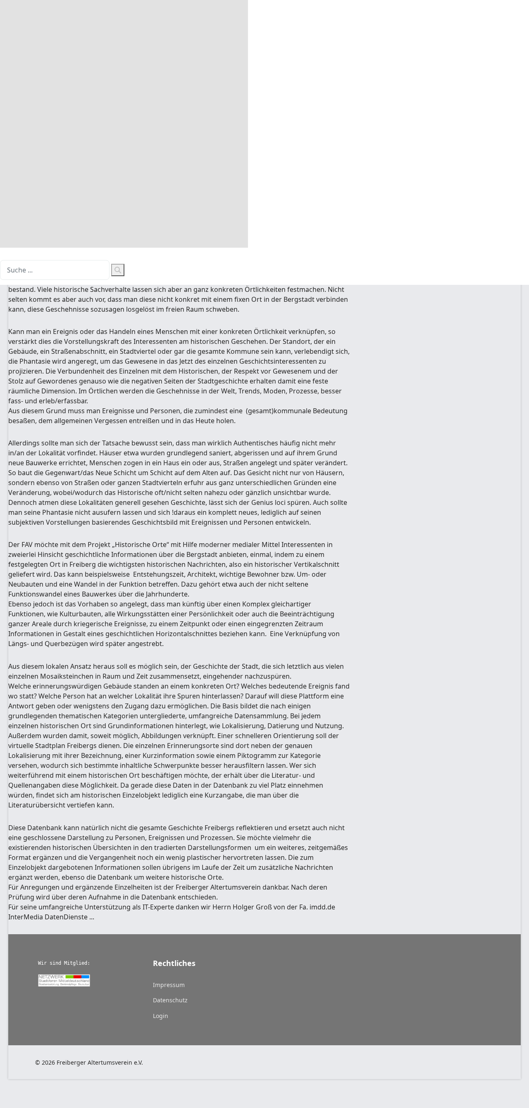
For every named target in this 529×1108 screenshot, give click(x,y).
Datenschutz (170, 1000)
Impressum (169, 985)
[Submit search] (117, 270)
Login (160, 1016)
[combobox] (55, 270)
